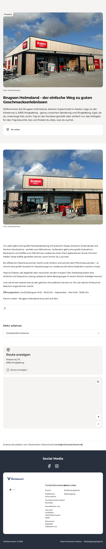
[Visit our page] (49, 466)
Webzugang (69, 494)
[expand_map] (98, 382)
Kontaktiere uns (52, 506)
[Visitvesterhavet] (15, 478)
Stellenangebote (72, 490)
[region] (53, 402)
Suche (48, 490)
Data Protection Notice (71, 541)
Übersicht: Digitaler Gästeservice (51, 524)
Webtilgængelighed (93, 541)
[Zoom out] (98, 424)
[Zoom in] (98, 417)
